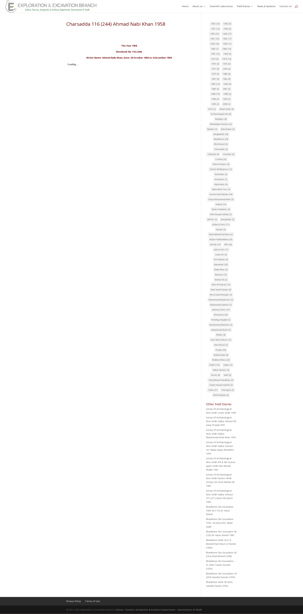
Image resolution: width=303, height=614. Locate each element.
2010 (212, 109)
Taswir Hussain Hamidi (221, 385)
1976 (226, 63)
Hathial (221, 204)
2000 (226, 104)
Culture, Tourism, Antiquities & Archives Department (145, 609)
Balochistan (228, 129)
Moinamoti (221, 314)
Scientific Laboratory (221, 6)
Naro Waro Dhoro (221, 339)
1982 (226, 79)
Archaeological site (221, 114)
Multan (220, 334)
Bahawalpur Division (221, 124)
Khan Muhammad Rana (221, 234)
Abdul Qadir (227, 109)
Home (185, 6)
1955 (215, 23)
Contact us (285, 6)
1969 (227, 54)
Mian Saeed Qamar (221, 289)
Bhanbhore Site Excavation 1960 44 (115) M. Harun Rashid (219, 510)
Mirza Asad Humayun (221, 294)
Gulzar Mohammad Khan (220, 199)
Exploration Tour (221, 189)
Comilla (220, 159)
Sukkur (227, 365)
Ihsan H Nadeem (221, 209)
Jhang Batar (227, 219)
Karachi (221, 229)
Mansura (221, 274)
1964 (227, 43)
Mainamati (221, 264)
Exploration (221, 184)
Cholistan (228, 154)
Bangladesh (221, 134)
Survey (215, 375)
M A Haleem (221, 259)
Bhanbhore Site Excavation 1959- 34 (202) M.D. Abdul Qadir (219, 523)
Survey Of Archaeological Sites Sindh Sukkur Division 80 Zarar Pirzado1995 (221, 421)
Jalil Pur (212, 219)
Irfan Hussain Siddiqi (221, 214)
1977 (215, 69)
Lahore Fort (221, 249)
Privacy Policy (73, 601)
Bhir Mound (221, 144)
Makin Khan (220, 269)
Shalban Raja (221, 355)
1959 (214, 34)
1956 (227, 23)
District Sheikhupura (221, 169)
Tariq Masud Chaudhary (221, 380)
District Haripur (221, 164)
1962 (227, 38)
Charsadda (220, 149)
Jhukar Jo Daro (220, 224)
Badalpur (221, 119)
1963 (214, 43)
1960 (227, 34)
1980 (226, 74)
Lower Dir (221, 254)
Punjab (221, 350)
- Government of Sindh (189, 609)
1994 (226, 99)
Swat (227, 375)
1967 (215, 54)
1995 (215, 104)
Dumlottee (221, 174)
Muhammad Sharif (221, 330)
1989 (227, 94)
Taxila (212, 390)
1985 (215, 89)
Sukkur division (221, 370)
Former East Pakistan (221, 194)
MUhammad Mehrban (221, 324)
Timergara (227, 390)
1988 (215, 94)
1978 (226, 69)
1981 (215, 79)
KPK (228, 244)
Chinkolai (213, 154)
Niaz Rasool (221, 345)
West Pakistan (221, 395)
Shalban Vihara (221, 360)
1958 (227, 28)
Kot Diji (215, 244)
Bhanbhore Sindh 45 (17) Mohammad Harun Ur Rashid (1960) (221, 544)
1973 (214, 59)
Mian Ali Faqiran (221, 284)
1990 (215, 99)
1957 (215, 28)
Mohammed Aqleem (221, 304)
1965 (214, 48)
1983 (215, 84)
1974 (226, 59)
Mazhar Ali (221, 279)
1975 (215, 63)
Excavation (221, 179)
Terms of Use (92, 601)
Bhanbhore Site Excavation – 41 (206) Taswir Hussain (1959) (220, 565)
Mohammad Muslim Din (221, 299)
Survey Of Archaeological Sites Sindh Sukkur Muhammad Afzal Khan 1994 (221, 433)
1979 (215, 74)
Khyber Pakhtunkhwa (221, 239)
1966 (226, 48)
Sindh (214, 365)
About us (197, 6)
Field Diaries (243, 6)
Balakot (212, 129)
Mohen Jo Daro (221, 309)
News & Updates (266, 6)
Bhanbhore (221, 139)
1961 (214, 38)
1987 (226, 89)
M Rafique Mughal (220, 319)
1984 (227, 84)
